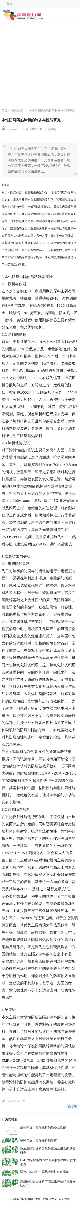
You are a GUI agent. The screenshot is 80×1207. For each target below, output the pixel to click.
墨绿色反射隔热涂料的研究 (38, 1140)
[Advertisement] (40, 67)
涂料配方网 (26, 1199)
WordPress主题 (60, 1199)
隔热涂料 (18, 110)
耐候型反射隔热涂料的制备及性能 (43, 1127)
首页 (4, 110)
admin (13, 129)
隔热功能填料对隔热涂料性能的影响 (44, 1172)
